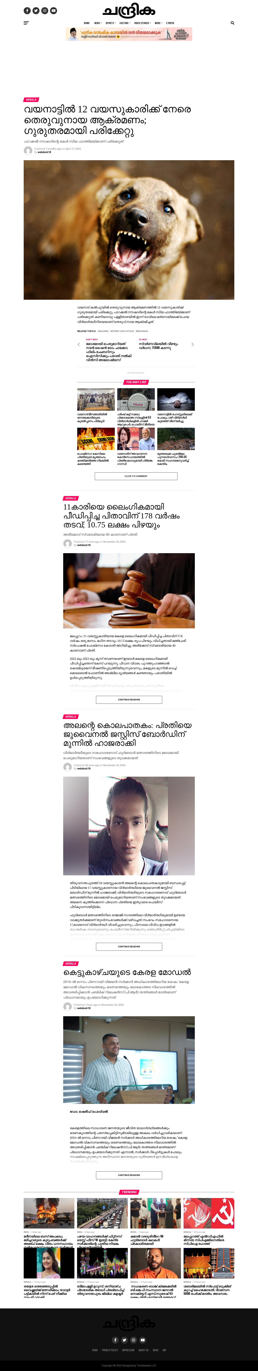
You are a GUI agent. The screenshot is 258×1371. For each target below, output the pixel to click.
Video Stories (141, 23)
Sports (110, 23)
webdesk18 (44, 152)
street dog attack (123, 331)
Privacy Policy (110, 1350)
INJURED (103, 331)
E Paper (170, 23)
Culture (124, 23)
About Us (143, 1350)
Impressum (128, 1350)
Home (87, 23)
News (97, 23)
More (157, 23)
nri (164, 1350)
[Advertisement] (129, 71)
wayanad (142, 331)
